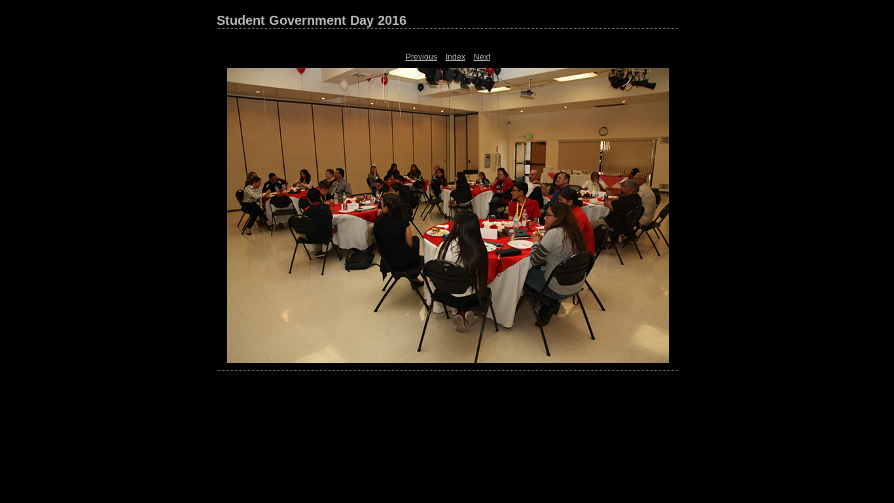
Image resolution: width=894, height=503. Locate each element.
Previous (421, 57)
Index (455, 57)
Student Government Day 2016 (311, 20)
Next (482, 57)
